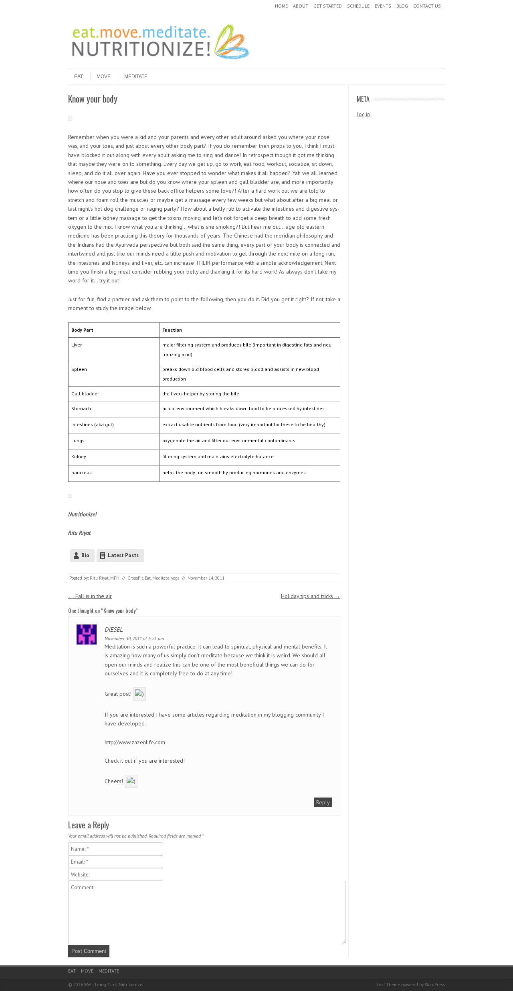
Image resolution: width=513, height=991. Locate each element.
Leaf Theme (388, 984)
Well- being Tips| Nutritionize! (113, 984)
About (300, 6)
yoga (175, 578)
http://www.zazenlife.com (135, 742)
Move (104, 76)
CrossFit (135, 578)
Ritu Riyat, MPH (104, 578)
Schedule (358, 6)
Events (383, 6)
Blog (402, 6)
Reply (323, 802)
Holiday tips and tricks (310, 596)
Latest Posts (123, 555)
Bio (85, 555)
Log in (363, 114)
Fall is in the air (90, 596)
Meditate (135, 76)
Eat (78, 76)
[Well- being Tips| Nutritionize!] (160, 61)
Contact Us (427, 6)
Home (281, 6)
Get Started (327, 6)
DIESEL (114, 629)
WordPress (435, 984)
